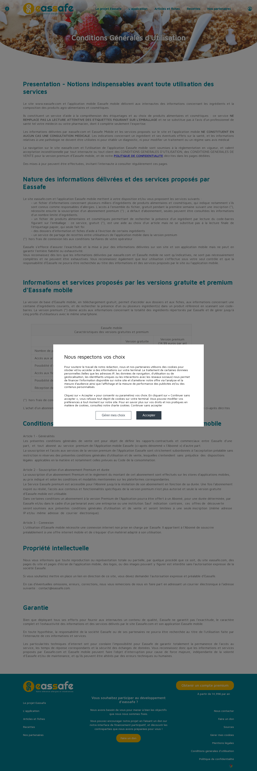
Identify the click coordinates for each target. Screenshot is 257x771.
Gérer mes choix (113, 415)
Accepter (149, 415)
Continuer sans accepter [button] (146, 405)
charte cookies (120, 405)
